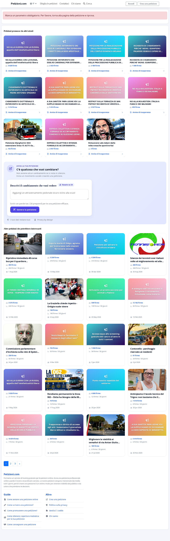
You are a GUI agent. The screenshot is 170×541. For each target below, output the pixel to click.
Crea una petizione (148, 4)
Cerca (89, 4)
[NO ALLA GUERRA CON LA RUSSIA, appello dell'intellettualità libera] (23, 55)
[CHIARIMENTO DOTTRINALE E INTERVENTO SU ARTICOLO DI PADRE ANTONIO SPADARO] (23, 96)
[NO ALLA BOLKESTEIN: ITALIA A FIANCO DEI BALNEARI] (147, 96)
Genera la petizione (26, 209)
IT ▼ (35, 4)
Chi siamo (76, 4)
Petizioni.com (19, 3)
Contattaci (64, 4)
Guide (7, 494)
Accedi (131, 4)
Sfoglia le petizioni (48, 4)
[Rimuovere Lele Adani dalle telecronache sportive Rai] (106, 138)
